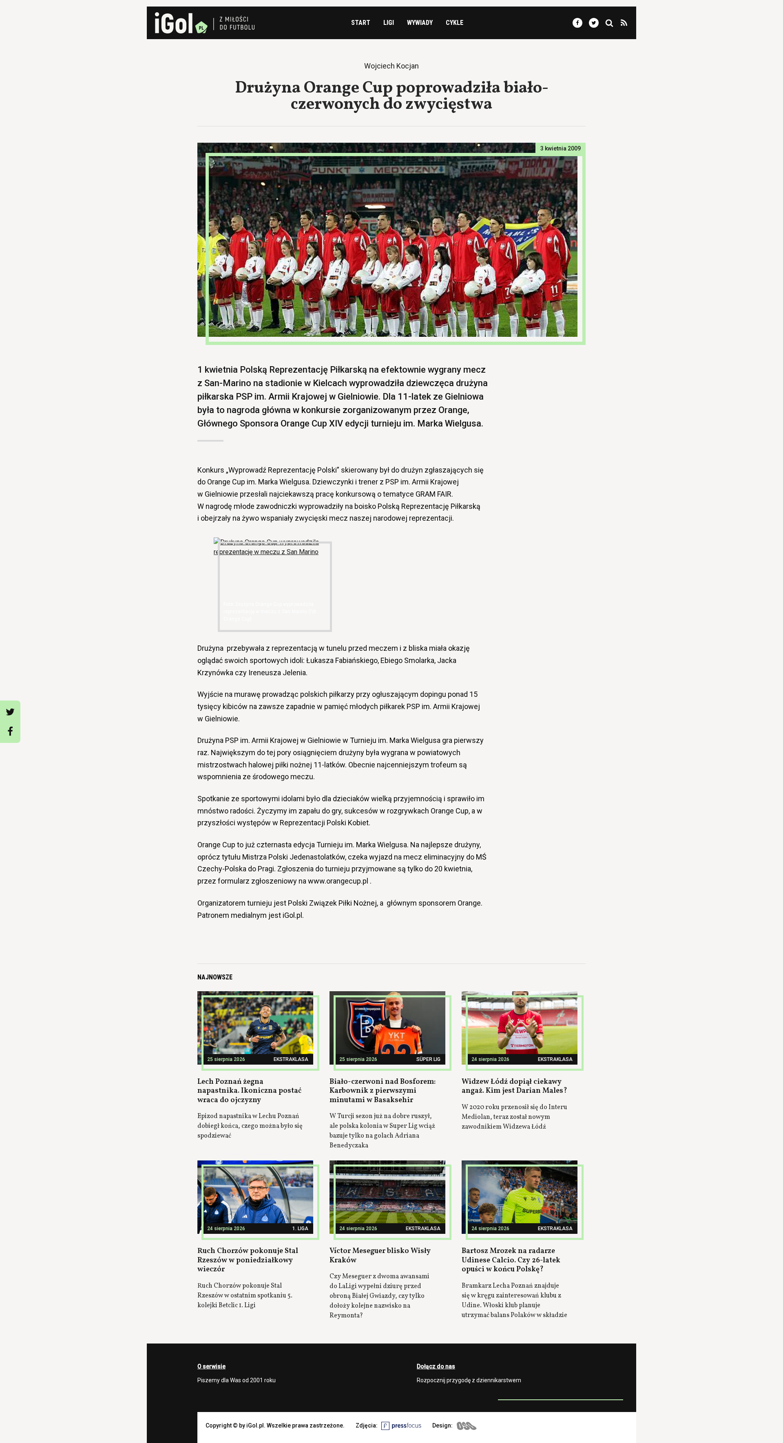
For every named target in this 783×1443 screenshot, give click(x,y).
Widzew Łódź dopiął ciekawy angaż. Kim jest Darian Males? (514, 1086)
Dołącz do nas (436, 1366)
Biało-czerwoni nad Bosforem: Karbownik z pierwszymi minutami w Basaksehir (383, 1091)
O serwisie (211, 1366)
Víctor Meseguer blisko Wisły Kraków (380, 1256)
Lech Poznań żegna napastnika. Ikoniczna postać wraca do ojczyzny (249, 1091)
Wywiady (420, 23)
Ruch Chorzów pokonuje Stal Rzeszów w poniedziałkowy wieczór (247, 1260)
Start (360, 23)
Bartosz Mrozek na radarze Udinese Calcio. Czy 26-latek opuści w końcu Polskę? (511, 1260)
